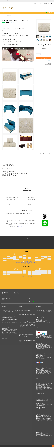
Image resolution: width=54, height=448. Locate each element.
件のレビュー (12, 22)
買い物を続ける (49, 153)
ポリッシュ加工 (14, 15)
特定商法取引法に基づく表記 (6, 298)
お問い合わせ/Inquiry (10, 12)
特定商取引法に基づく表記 (48, 64)
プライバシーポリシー (5, 299)
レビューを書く (27, 180)
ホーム (2, 15)
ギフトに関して (49, 60)
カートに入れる (44, 58)
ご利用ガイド (4, 12)
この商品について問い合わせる (42, 153)
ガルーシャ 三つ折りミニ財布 (7, 15)
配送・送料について (48, 61)
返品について (49, 63)
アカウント (51, 0)
